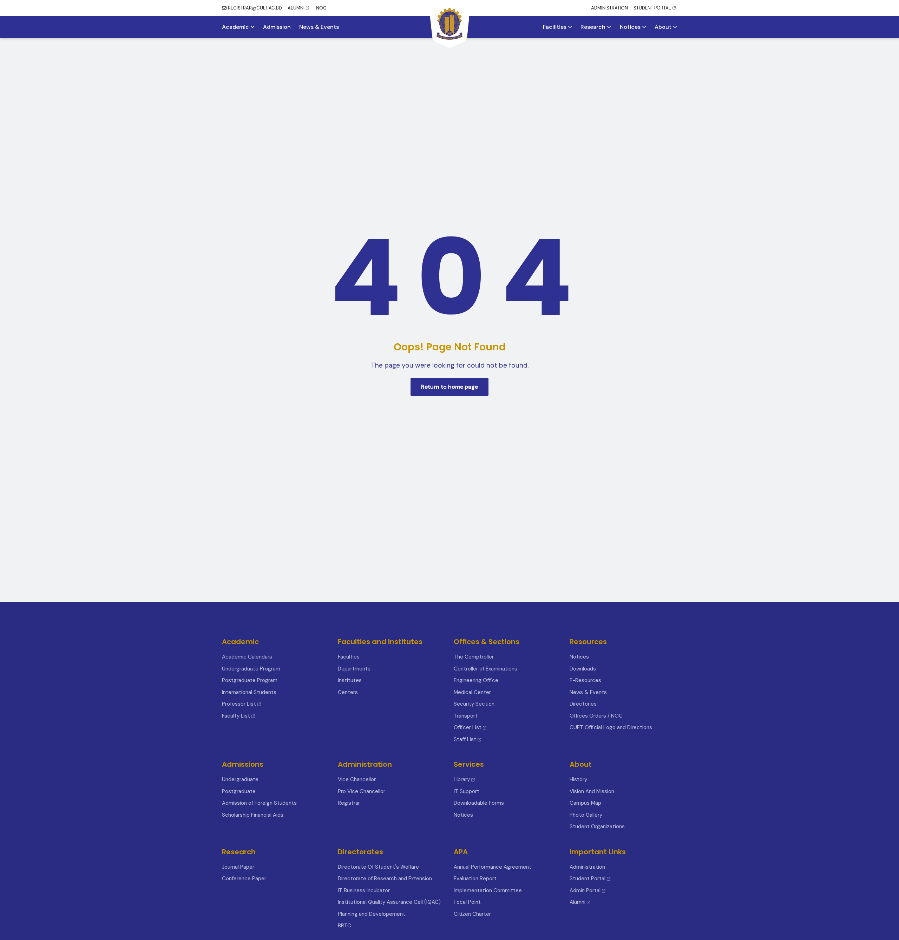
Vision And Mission (592, 791)
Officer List (468, 727)
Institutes (350, 680)
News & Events (319, 27)
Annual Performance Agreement (492, 866)
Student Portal (587, 878)
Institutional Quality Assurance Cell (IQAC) (389, 902)
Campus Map (585, 802)
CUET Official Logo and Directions (611, 727)
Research (593, 27)
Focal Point (467, 902)
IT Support (466, 791)
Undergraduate (240, 779)
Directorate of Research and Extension (385, 878)
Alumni (577, 902)
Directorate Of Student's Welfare (378, 866)
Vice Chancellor (357, 779)
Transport (466, 715)
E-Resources (585, 680)
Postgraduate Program (249, 680)
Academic (236, 27)
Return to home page (449, 386)
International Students (249, 692)
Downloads (583, 668)
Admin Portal (585, 890)
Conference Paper (244, 878)
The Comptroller (474, 656)
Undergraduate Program (251, 668)
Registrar (349, 802)
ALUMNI (296, 8)
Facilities (555, 27)
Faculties (349, 656)
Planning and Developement (371, 914)
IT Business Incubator (364, 890)
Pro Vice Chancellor (361, 791)
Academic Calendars (247, 656)
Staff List (466, 739)
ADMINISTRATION (609, 8)
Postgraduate (239, 791)
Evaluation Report (475, 878)
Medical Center (472, 692)
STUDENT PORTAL (652, 8)
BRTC (344, 925)
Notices (631, 27)
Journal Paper (238, 866)
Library (462, 779)
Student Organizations (597, 826)
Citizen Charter (472, 914)
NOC (321, 8)
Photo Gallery (586, 814)
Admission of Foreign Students (259, 802)
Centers (348, 692)
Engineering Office (476, 680)
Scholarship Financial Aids (252, 814)
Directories (583, 703)
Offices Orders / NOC (596, 715)
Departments (354, 668)
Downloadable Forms (479, 802)
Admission (277, 27)
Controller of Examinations (485, 668)
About (664, 27)
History (578, 779)
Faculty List (236, 715)
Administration (587, 866)
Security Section (474, 703)
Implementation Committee (488, 890)
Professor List (239, 703)
